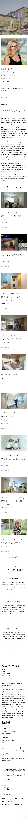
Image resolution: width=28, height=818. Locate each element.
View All (14, 654)
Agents (4, 671)
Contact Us (6, 675)
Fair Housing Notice (7, 683)
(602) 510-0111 (9, 742)
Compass (15, 691)
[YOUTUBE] (16, 187)
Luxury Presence (7, 801)
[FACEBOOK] (12, 187)
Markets (5, 670)
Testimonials (6, 673)
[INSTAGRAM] (7, 187)
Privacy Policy (19, 775)
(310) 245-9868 (5, 81)
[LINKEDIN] (20, 187)
